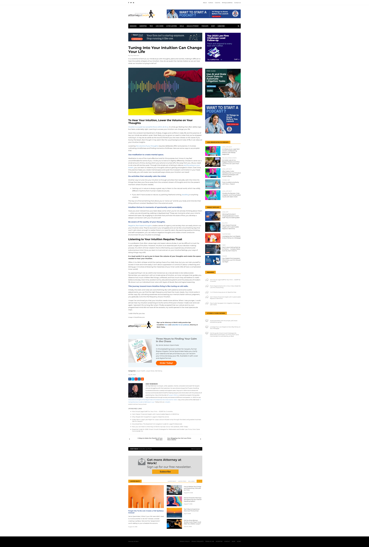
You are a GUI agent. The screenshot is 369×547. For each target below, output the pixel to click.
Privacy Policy (185, 541)
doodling (185, 195)
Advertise (219, 541)
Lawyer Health (172, 481)
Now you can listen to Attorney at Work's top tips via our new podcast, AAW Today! (160, 427)
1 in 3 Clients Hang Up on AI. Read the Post (223, 292)
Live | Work (159, 26)
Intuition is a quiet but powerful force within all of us (148, 127)
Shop (213, 26)
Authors (210, 2)
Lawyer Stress (182, 481)
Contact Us (237, 2)
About (205, 2)
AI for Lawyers (171, 26)
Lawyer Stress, (150, 371)
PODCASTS (205, 26)
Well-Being (158, 371)
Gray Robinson (134, 55)
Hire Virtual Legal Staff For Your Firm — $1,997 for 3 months (152, 411)
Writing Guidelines (227, 2)
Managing (133, 26)
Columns (217, 2)
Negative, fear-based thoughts (140, 225)
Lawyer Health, (140, 371)
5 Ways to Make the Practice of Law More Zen (150, 438)
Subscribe (221, 26)
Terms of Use (209, 541)
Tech (151, 26)
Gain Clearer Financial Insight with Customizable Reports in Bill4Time (155, 414)
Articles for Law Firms (165, 449)
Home (239, 541)
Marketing (143, 26)
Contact (227, 541)
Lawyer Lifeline (173, 395)
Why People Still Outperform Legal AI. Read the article (150, 417)
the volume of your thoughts (147, 146)
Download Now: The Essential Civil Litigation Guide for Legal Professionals (157, 424)
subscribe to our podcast (180, 325)
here (166, 325)
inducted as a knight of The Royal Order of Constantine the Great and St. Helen (152, 399)
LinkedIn (167, 402)
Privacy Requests (198, 541)
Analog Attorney (193, 26)
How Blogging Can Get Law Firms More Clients (179, 438)
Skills (182, 26)
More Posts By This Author (137, 404)
